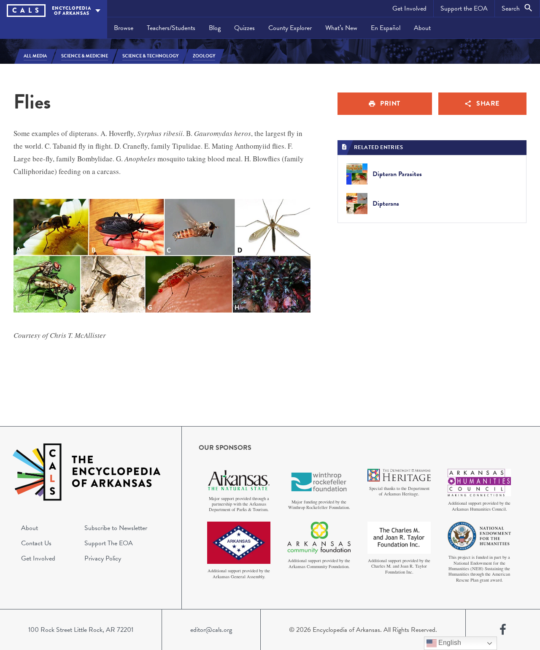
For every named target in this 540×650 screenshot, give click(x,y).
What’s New (341, 28)
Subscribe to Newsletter (115, 528)
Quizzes (244, 28)
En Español (385, 28)
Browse (123, 28)
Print (390, 103)
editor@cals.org (211, 630)
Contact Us (36, 543)
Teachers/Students (171, 28)
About (422, 28)
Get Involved (409, 8)
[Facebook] (503, 629)
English (449, 642)
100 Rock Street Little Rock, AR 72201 (80, 630)
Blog (215, 28)
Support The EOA (108, 543)
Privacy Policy (102, 558)
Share (488, 103)
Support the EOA (464, 8)
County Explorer (290, 28)
